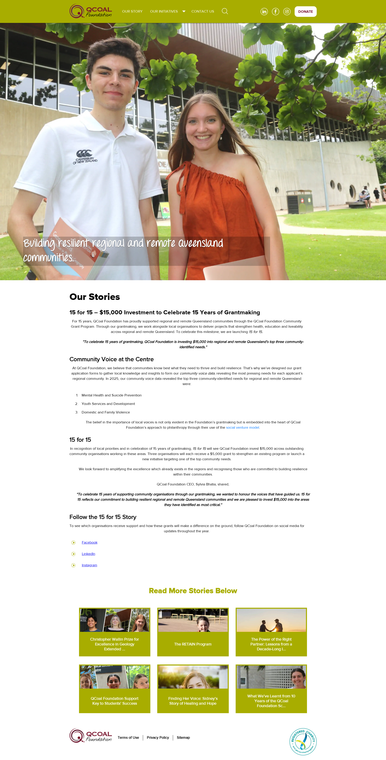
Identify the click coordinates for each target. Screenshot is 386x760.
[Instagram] (289, 11)
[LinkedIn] (266, 11)
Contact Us (202, 11)
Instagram (89, 565)
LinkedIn (88, 554)
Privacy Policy (158, 737)
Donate (305, 11)
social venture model (242, 427)
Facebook (89, 542)
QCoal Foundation (91, 11)
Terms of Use (128, 737)
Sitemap (183, 737)
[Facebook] (277, 11)
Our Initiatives (164, 11)
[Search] (225, 11)
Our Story (132, 11)
